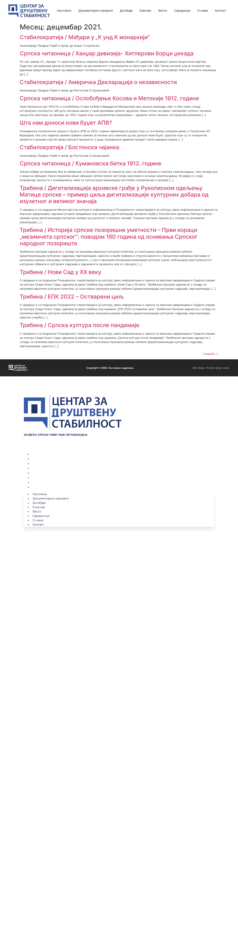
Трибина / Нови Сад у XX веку (60, 272)
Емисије (37, 468)
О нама (36, 482)
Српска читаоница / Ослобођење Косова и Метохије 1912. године (109, 98)
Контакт (36, 487)
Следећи (210, 353)
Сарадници (39, 477)
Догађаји (37, 463)
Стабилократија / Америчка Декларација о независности (98, 82)
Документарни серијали (48, 458)
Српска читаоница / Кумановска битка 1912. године (90, 163)
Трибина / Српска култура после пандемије (79, 325)
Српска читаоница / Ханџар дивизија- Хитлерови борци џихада (107, 53)
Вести (35, 473)
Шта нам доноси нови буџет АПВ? (66, 122)
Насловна (38, 454)
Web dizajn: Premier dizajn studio (211, 367)
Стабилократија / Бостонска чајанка (69, 147)
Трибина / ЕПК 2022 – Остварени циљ (72, 296)
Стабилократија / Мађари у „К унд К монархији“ (85, 37)
